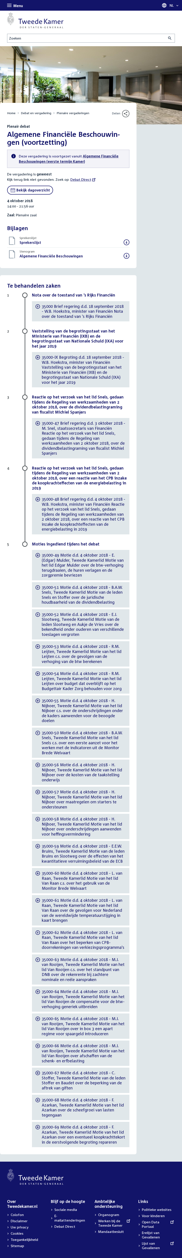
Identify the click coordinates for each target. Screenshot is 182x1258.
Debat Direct (80, 179)
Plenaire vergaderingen (73, 113)
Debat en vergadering (36, 113)
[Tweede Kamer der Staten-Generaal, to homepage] (35, 20)
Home (11, 113)
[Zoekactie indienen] (170, 38)
